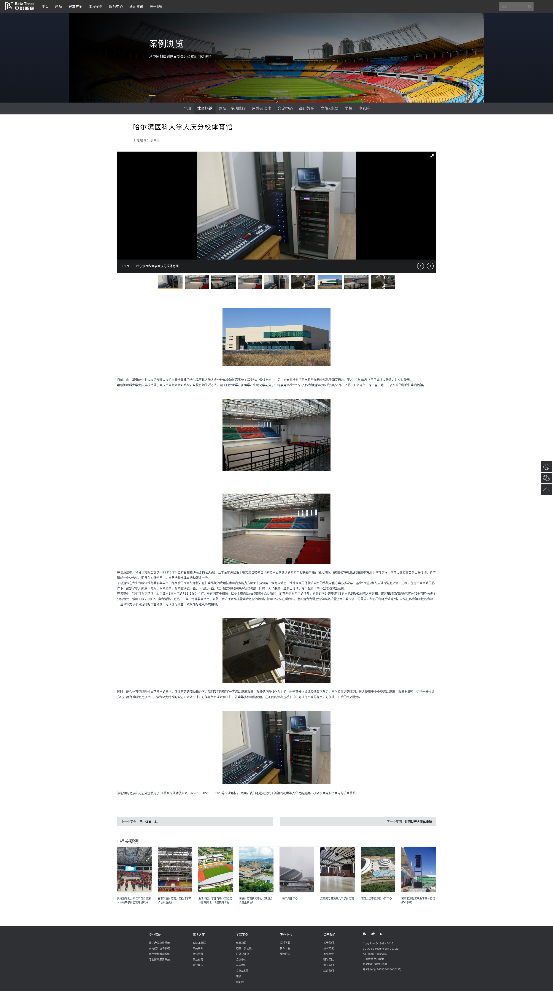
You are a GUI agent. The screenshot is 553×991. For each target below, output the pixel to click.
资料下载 (285, 942)
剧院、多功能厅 (232, 108)
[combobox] (516, 6)
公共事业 (198, 948)
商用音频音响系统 (159, 954)
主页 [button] (45, 6)
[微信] (367, 934)
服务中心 (286, 934)
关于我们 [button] (157, 6)
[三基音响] (19, 6)
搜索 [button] (518, 8)
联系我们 (328, 970)
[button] (432, 155)
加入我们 (328, 965)
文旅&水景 (329, 108)
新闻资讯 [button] (136, 6)
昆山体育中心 (148, 821)
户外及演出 (261, 108)
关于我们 (329, 934)
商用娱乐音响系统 (159, 948)
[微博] (375, 934)
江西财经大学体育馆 (418, 821)
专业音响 (155, 934)
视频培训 (285, 954)
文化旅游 (198, 954)
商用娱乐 (307, 108)
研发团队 (328, 959)
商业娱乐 (198, 965)
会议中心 (285, 108)
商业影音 (198, 959)
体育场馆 (205, 108)
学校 (348, 108)
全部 (187, 108)
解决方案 (199, 934)
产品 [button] (58, 6)
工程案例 (242, 934)
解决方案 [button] (75, 6)
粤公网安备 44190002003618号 (382, 969)
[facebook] (383, 934)
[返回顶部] (546, 489)
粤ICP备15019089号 (375, 964)
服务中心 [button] (116, 6)
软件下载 (285, 948)
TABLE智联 (199, 942)
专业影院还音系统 (159, 959)
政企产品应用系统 (159, 942)
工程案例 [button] (96, 6)
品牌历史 (328, 954)
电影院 (364, 108)
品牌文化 (328, 948)
